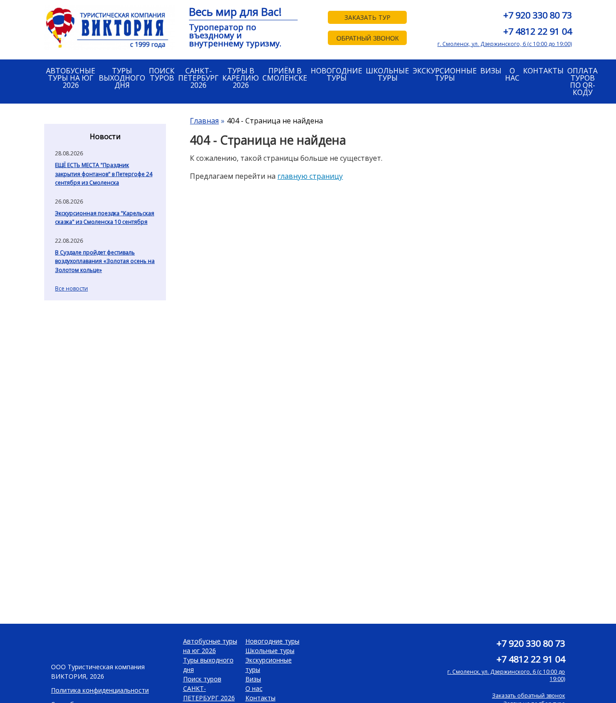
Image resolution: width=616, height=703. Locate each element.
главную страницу (310, 176)
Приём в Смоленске (284, 74)
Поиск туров (162, 74)
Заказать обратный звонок (528, 695)
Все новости (71, 288)
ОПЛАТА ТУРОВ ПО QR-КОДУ (582, 81)
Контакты (543, 71)
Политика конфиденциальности (100, 690)
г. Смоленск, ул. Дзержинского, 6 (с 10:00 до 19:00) (504, 44)
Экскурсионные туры (445, 74)
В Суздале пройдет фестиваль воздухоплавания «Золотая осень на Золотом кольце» (105, 261)
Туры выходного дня (122, 78)
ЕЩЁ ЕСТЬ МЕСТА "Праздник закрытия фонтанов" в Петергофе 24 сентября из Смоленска (103, 173)
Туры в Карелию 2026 (240, 78)
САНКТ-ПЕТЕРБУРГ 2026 (198, 78)
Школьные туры (387, 74)
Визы (490, 71)
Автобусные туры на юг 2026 (70, 78)
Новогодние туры (336, 74)
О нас (512, 74)
